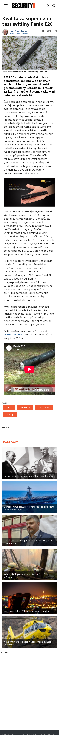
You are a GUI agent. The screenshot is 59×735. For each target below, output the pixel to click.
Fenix (9, 407)
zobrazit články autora (19, 34)
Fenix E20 (25, 407)
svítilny (10, 414)
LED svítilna (44, 407)
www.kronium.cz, (14, 334)
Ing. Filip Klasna (18, 30)
